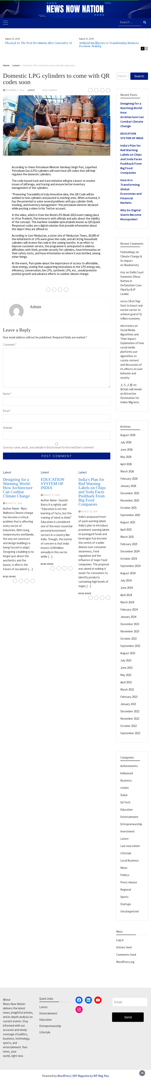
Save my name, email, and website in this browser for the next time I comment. (48, 447)
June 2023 (126, 668)
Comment (10, 344)
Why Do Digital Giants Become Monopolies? (130, 214)
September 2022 (130, 733)
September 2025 (130, 515)
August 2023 (127, 653)
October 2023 (128, 638)
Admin (35, 306)
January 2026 (128, 486)
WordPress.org (125, 962)
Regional (125, 889)
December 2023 (129, 624)
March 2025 (127, 537)
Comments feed (126, 954)
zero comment (50, 90)
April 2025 (126, 529)
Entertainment (129, 817)
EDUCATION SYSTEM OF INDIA (52, 483)
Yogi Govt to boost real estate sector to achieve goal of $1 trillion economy (131, 309)
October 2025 (128, 508)
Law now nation (130, 846)
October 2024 (128, 558)
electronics (127, 326)
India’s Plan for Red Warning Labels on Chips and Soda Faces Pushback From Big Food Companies (92, 492)
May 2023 (125, 675)
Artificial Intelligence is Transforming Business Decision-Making (109, 44)
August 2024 (127, 573)
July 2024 (125, 580)
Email (7, 411)
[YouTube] (97, 1000)
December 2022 (129, 711)
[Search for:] (130, 22)
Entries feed (124, 947)
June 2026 (126, 449)
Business (126, 780)
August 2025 (127, 522)
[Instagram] (79, 1009)
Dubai (123, 795)
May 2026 (125, 457)
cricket (124, 788)
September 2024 (130, 566)
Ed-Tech (125, 802)
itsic (122, 272)
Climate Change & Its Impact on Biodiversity (131, 260)
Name (7, 394)
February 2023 (128, 697)
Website (7, 428)
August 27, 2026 (14, 503)
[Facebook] (79, 1000)
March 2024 (127, 602)
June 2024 (126, 588)
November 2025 (129, 500)
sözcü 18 (125, 301)
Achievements (129, 766)
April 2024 (126, 595)
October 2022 (128, 726)
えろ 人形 (126, 385)
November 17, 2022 (15, 90)
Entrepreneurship (131, 824)
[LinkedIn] (88, 1000)
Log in (120, 940)
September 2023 (130, 646)
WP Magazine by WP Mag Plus (91, 1076)
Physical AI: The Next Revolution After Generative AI (38, 43)
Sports (124, 897)
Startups (125, 904)
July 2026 (125, 442)
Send (128, 1017)
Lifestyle (125, 853)
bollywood (126, 773)
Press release (128, 882)
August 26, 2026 (89, 511)
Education (126, 809)
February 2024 (128, 609)
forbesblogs (127, 252)
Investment (127, 831)
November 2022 (129, 718)
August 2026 (127, 435)
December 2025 (129, 493)
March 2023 (127, 689)
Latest (31, 90)
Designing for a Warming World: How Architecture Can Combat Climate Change (17, 487)
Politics (124, 875)
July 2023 (125, 660)
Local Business (129, 860)
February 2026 (128, 478)
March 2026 (127, 471)
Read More (9, 576)
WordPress (64, 1076)
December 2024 (129, 551)
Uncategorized (129, 911)
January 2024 (128, 617)
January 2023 (128, 704)
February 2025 (128, 544)
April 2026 (126, 464)
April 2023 (126, 682)
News (123, 868)
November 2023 (129, 631)
